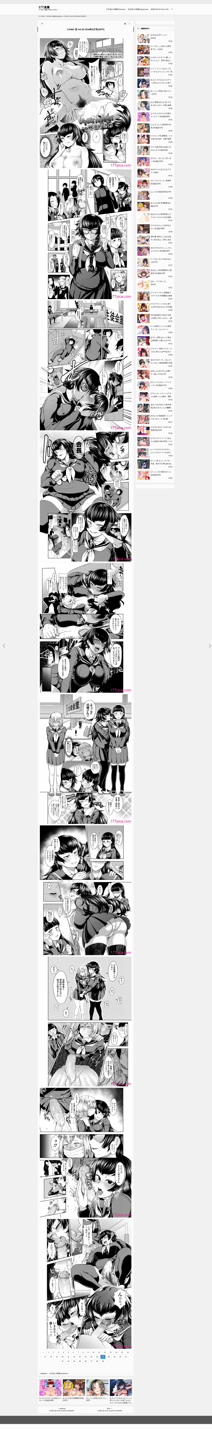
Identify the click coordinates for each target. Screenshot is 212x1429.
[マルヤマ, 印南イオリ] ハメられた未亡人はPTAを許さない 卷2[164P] (161, 352)
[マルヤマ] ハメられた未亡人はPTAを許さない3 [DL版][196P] (161, 307)
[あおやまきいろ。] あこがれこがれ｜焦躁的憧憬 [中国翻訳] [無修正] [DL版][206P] (161, 363)
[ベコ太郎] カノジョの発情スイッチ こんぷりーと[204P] (161, 329)
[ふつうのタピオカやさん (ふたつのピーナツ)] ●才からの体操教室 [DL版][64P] (161, 452)
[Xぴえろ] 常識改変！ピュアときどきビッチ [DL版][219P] (161, 419)
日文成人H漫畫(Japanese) (138, 9)
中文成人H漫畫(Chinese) (115, 9)
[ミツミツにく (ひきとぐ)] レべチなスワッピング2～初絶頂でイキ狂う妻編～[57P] (161, 72)
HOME (43, 16)
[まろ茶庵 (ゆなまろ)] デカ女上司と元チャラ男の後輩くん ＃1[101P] (161, 105)
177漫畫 (44, 7)
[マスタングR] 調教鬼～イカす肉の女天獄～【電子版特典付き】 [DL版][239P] (161, 139)
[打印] (125, 23)
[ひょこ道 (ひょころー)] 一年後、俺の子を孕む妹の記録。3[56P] (161, 464)
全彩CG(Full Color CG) (159, 9)
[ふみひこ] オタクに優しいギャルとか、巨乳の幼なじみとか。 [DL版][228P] (161, 60)
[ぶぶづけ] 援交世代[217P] (161, 192)
